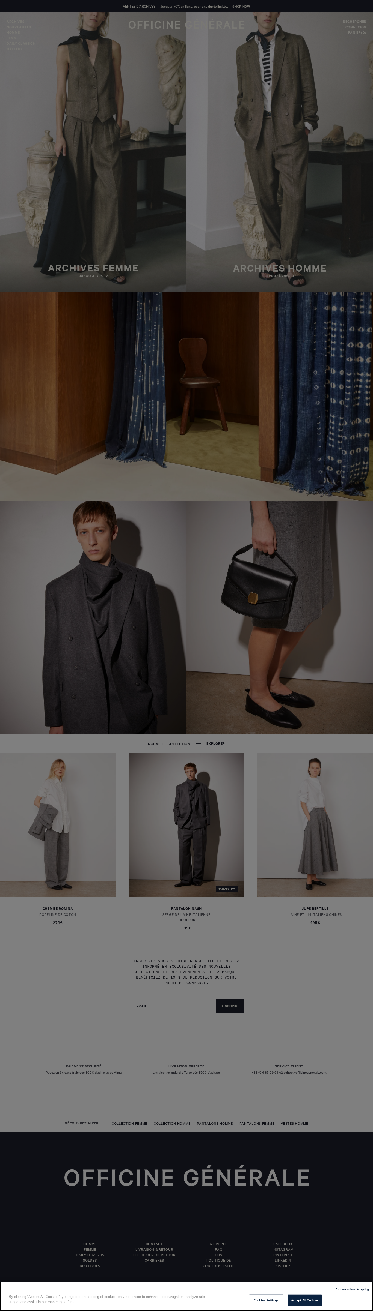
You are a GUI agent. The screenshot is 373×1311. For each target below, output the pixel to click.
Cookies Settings (266, 1300)
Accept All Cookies (305, 1300)
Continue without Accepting (352, 1289)
